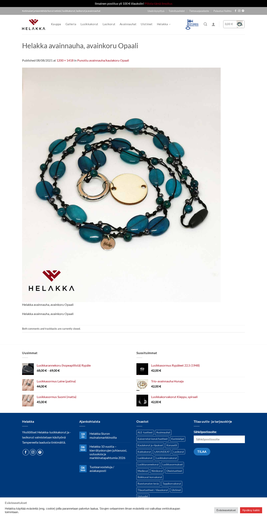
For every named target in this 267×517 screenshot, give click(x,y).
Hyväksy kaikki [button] (251, 510)
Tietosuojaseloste (199, 11)
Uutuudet (143, 496)
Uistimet (146, 24)
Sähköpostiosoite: (205, 432)
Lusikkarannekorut (148, 464)
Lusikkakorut (89, 24)
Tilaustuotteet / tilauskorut (153, 490)
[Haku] (205, 24)
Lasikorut (109, 24)
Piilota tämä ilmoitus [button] (158, 3)
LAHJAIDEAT (162, 451)
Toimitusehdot (177, 11)
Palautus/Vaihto (222, 11)
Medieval (143, 470)
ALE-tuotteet (145, 432)
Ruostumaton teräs (148, 483)
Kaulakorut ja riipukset (150, 445)
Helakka (162, 24)
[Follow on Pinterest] (243, 11)
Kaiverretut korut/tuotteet (153, 438)
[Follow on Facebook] (235, 11)
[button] (213, 24)
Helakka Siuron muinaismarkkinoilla (103, 435)
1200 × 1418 (64, 60)
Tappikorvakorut (172, 483)
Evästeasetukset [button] (226, 510)
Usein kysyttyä (156, 11)
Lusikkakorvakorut (166, 458)
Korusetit (172, 445)
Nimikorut (157, 470)
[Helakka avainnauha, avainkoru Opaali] (121, 184)
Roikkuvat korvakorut (150, 477)
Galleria (70, 24)
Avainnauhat (128, 24)
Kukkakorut (144, 451)
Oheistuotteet (174, 470)
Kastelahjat (177, 438)
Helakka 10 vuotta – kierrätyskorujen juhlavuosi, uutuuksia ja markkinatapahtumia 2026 (108, 452)
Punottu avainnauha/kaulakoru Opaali (103, 60)
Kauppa (56, 24)
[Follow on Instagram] (239, 11)
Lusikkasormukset (172, 464)
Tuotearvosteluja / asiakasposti (102, 468)
